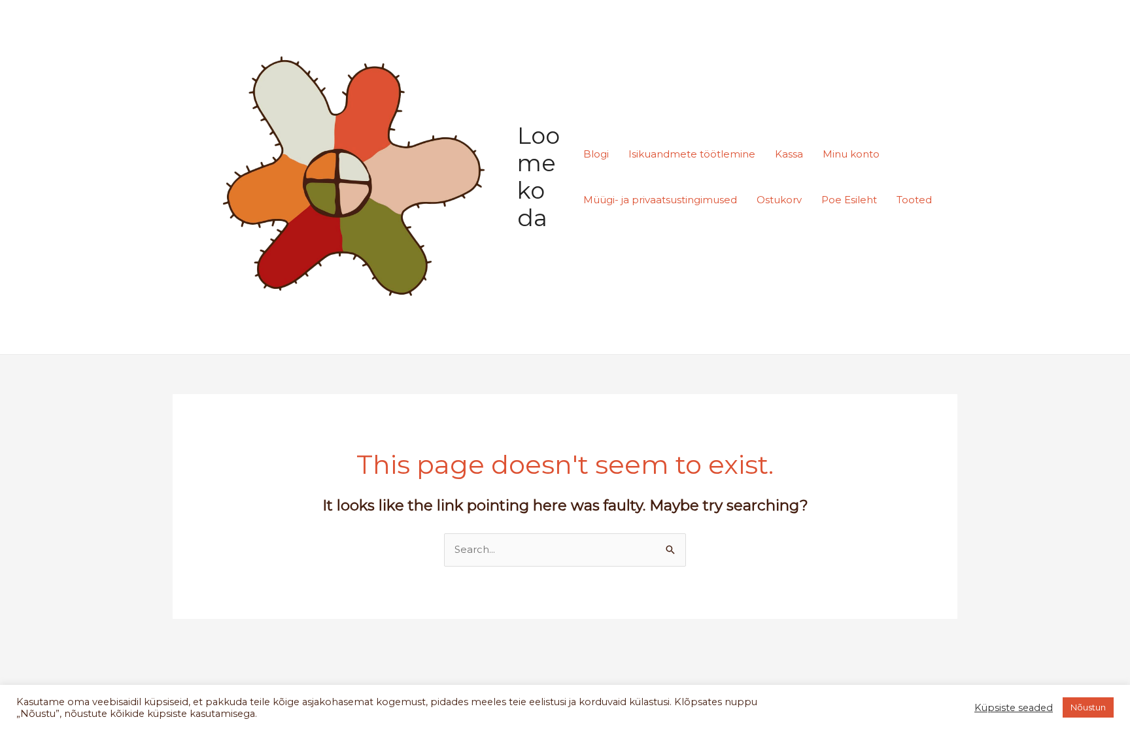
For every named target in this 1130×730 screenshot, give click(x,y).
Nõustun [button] (1088, 707)
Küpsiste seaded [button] (1013, 708)
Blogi (596, 154)
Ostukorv (779, 199)
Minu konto (851, 154)
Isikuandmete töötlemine (691, 154)
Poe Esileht (849, 199)
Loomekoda (538, 177)
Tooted (914, 199)
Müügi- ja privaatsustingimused (660, 199)
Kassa (789, 154)
